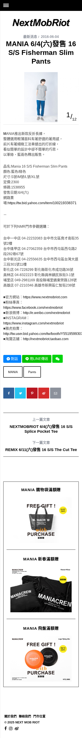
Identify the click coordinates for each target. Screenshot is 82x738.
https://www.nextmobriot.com (45, 297)
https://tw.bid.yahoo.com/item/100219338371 (42, 203)
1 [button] (68, 115)
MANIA (13, 372)
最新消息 (30, 37)
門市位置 (39, 716)
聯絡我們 (25, 716)
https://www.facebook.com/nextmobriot (33, 307)
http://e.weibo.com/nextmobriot (46, 313)
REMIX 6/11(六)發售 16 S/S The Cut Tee (41, 446)
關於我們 (10, 716)
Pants (32, 372)
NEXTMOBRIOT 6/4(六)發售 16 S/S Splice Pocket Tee (41, 426)
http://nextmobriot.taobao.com (45, 339)
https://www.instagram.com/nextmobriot (33, 323)
